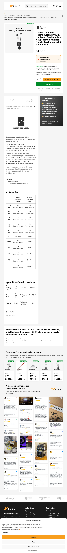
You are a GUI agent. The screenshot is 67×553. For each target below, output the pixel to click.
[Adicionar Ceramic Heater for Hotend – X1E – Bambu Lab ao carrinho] (36, 368)
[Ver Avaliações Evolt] (33, 444)
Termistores (27, 15)
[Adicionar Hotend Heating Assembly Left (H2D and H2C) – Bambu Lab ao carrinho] (11, 368)
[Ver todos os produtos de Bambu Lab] (41, 27)
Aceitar (33, 537)
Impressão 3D (11, 15)
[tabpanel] (21, 213)
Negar (33, 542)
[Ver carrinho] (57, 6)
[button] (19, 38)
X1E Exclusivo (10, 315)
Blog (26, 511)
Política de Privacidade (31, 515)
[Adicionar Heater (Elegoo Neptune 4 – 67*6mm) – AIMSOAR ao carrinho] (24, 368)
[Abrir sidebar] (7, 6)
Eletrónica (19, 15)
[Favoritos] (54, 6)
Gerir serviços (6, 532)
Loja (5, 15)
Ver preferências (33, 547)
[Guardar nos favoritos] (62, 16)
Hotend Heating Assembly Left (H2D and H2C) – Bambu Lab (8, 377)
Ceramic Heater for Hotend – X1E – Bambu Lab (33, 376)
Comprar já (49, 84)
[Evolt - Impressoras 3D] (15, 6)
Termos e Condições (30, 513)
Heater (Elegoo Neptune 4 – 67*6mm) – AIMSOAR (21, 377)
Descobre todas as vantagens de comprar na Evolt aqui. (50, 122)
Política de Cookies (32, 550)
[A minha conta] (60, 6)
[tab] (13, 100)
